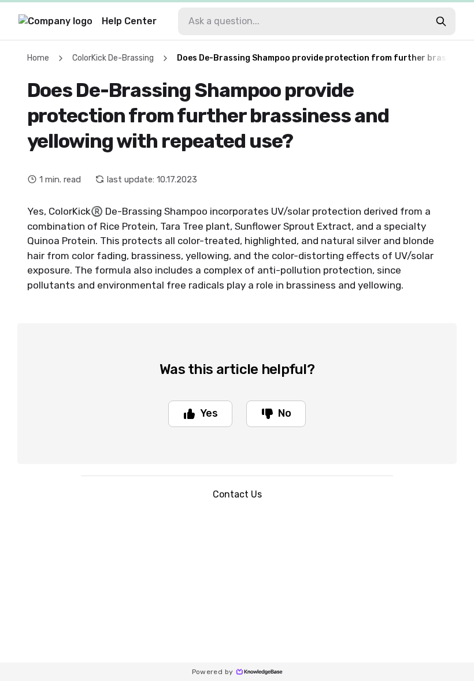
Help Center (129, 21)
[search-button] (441, 21)
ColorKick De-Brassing (113, 58)
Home (38, 58)
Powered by (213, 672)
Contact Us (237, 494)
